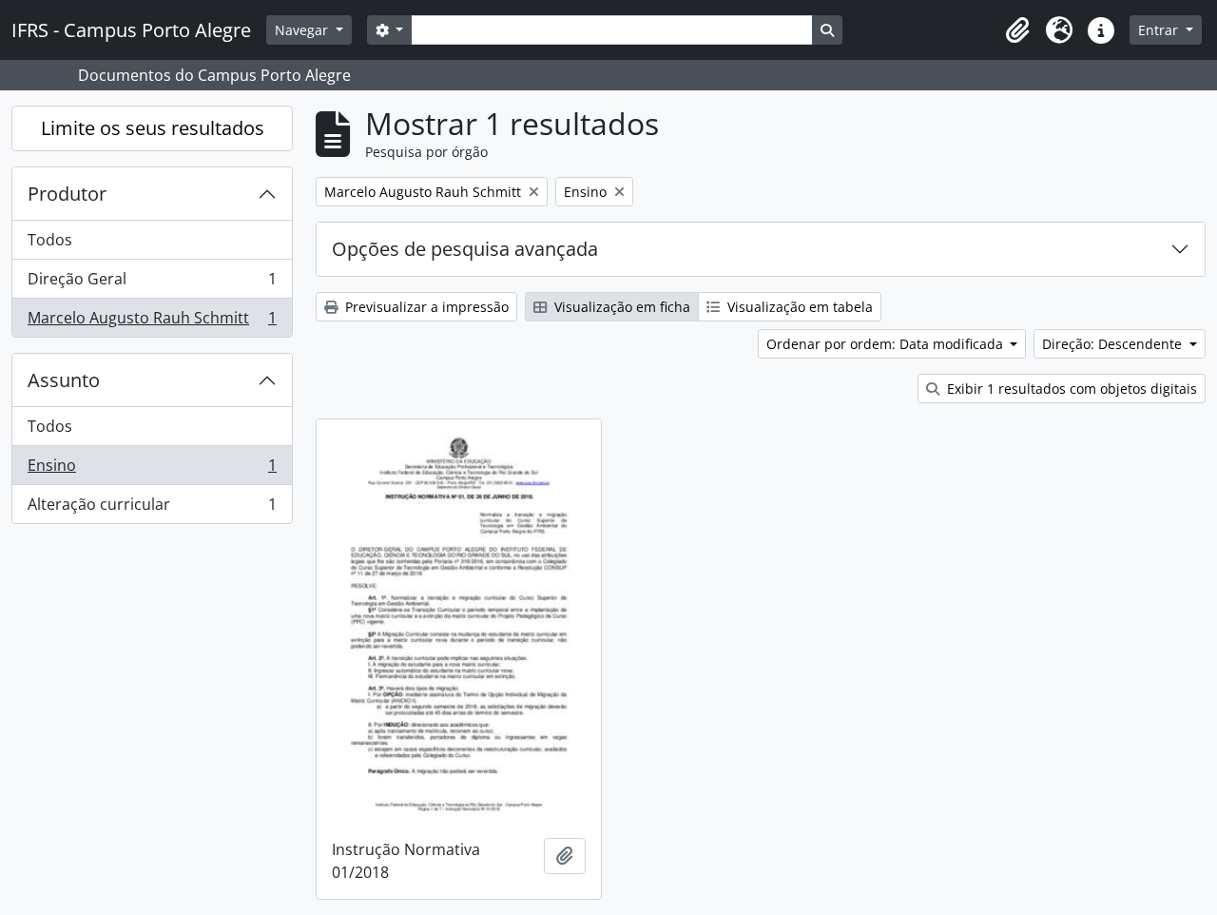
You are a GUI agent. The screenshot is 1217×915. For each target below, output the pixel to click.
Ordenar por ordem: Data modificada (886, 344)
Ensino (152, 470)
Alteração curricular (152, 508)
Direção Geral (152, 283)
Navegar (303, 30)
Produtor (67, 193)
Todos (50, 239)
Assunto (64, 380)
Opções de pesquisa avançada (465, 249)
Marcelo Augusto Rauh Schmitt (152, 322)
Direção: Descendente (1114, 344)
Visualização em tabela (798, 307)
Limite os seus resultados (152, 128)
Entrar (1160, 30)
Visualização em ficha (620, 307)
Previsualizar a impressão (425, 307)
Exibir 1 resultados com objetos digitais (1070, 389)
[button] (1017, 30)
